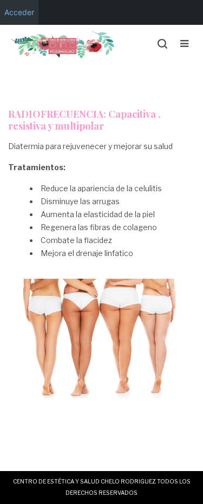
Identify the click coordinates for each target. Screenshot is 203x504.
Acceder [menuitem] (19, 12)
